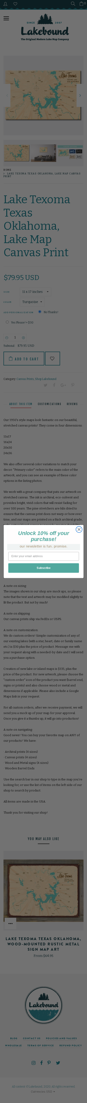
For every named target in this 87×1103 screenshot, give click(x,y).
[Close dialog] (79, 529)
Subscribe (44, 567)
